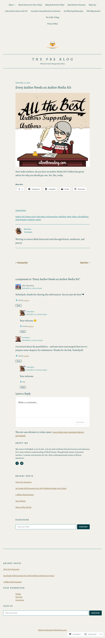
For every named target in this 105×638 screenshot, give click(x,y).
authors (18, 216)
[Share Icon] (17, 463)
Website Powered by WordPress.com (52, 630)
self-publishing (83, 216)
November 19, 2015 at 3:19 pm (32, 288)
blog (23, 216)
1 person (26, 300)
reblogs (74, 216)
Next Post (84, 263)
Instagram (19, 600)
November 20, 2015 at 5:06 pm (32, 340)
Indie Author (40, 216)
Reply (18, 305)
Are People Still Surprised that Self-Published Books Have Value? (41, 488)
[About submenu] (14, 4)
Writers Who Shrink (23, 507)
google (33, 216)
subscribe (83, 527)
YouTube (18, 597)
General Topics (20, 210)
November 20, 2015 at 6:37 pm (36, 314)
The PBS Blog (53, 59)
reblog (69, 216)
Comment (80, 422)
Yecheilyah (30, 311)
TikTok (18, 594)
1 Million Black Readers (24, 494)
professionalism (52, 216)
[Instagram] (21, 463)
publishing (62, 216)
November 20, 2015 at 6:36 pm (36, 370)
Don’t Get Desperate (23, 482)
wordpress (31, 219)
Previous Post (22, 263)
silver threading (21, 219)
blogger (27, 216)
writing (38, 219)
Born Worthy (20, 501)
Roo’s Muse (26, 337)
